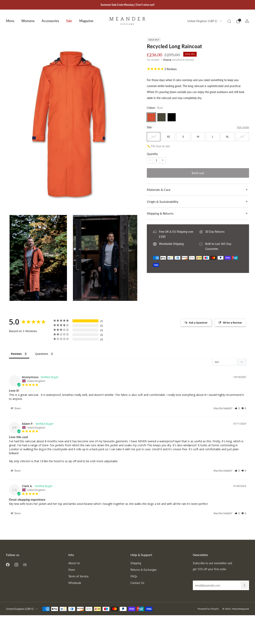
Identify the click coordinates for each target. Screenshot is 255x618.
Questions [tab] (41, 354)
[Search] (229, 21)
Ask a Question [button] (198, 322)
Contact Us (137, 583)
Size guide (243, 127)
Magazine (86, 21)
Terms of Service (78, 576)
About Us (74, 563)
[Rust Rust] (151, 117)
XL (227, 136)
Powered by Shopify (208, 608)
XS (168, 136)
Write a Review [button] (232, 322)
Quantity (152, 154)
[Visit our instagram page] (16, 564)
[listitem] (128, 5)
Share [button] (17, 408)
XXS (153, 136)
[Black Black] (172, 117)
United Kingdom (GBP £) (202, 21)
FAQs (133, 576)
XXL (242, 136)
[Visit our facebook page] (7, 564)
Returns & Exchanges (143, 569)
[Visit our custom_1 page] (25, 564)
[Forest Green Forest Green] (161, 117)
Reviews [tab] (16, 354)
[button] (237, 408)
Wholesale (74, 583)
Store (71, 569)
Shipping (167, 59)
